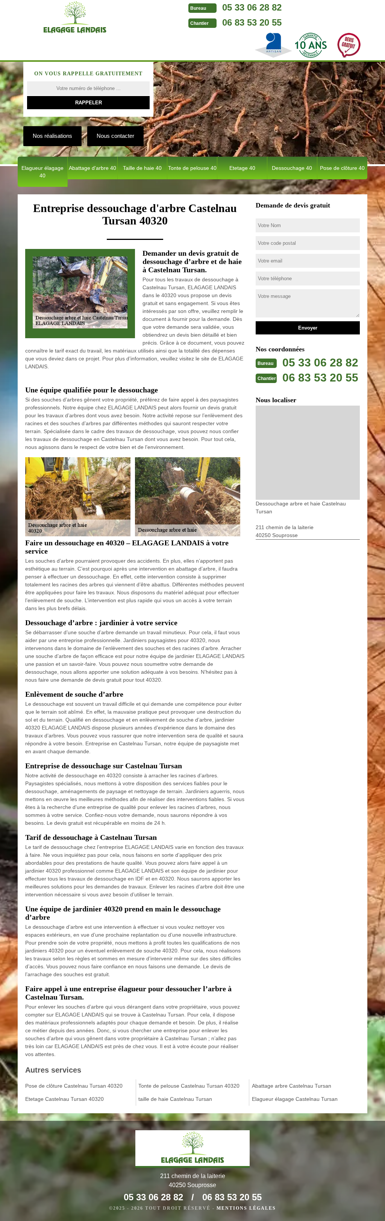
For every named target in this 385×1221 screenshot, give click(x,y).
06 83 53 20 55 (252, 22)
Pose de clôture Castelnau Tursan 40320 (74, 1086)
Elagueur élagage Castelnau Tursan (295, 1099)
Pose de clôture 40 (342, 168)
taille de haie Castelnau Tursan (175, 1099)
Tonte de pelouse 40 (192, 168)
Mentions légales (246, 1208)
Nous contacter (115, 136)
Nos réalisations (52, 136)
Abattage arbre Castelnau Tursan (291, 1086)
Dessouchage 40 (292, 168)
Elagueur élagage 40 (42, 172)
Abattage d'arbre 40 (92, 168)
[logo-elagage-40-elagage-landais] (75, 19)
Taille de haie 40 (142, 168)
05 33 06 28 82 (252, 7)
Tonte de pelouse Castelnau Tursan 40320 (188, 1086)
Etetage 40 (242, 168)
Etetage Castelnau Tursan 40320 (64, 1099)
